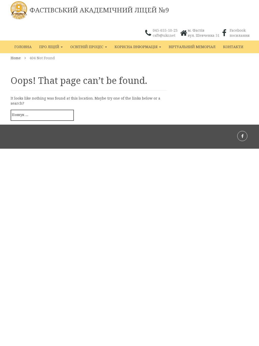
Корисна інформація (137, 46)
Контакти (233, 46)
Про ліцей (49, 46)
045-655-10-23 (165, 30)
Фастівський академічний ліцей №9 (99, 9)
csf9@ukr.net (164, 35)
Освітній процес (87, 46)
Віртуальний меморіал (192, 46)
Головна (23, 46)
